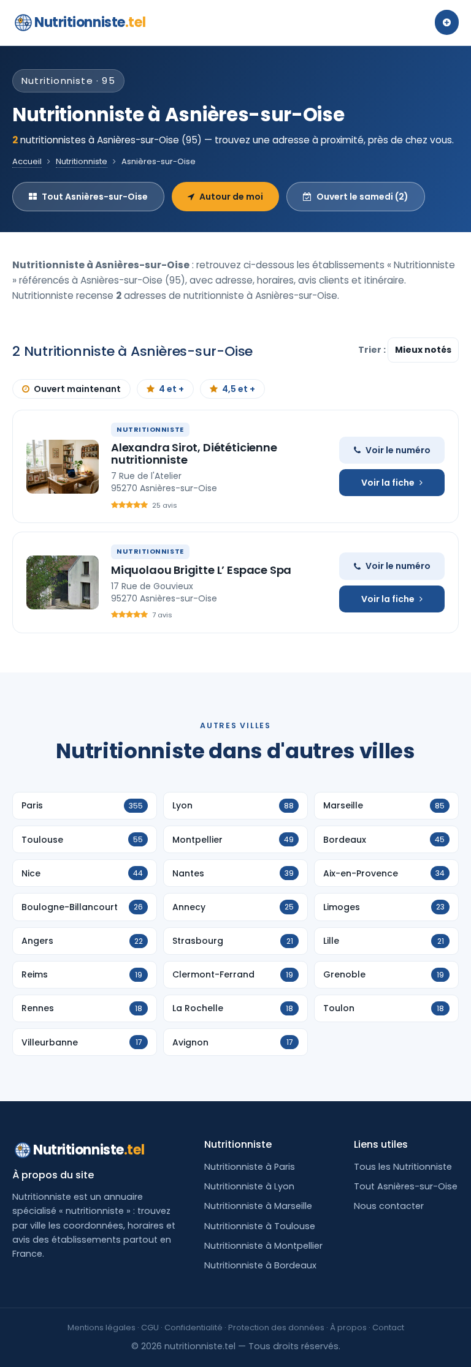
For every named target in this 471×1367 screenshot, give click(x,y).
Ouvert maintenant (77, 389)
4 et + (171, 389)
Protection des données (276, 1327)
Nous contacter (389, 1206)
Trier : (373, 350)
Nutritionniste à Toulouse (259, 1226)
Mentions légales (101, 1327)
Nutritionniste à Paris (249, 1167)
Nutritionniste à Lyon (249, 1186)
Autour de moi (231, 196)
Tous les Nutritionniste (403, 1167)
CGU (150, 1327)
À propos (348, 1327)
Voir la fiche (388, 482)
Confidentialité (193, 1327)
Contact (388, 1327)
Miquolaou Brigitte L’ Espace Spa (201, 570)
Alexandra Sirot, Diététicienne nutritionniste (194, 453)
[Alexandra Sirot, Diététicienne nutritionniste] (62, 467)
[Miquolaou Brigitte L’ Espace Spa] (62, 582)
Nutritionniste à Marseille (258, 1206)
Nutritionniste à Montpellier (263, 1246)
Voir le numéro (398, 450)
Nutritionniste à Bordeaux (260, 1265)
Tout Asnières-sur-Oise (95, 196)
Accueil (27, 161)
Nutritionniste (89, 22)
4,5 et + (238, 389)
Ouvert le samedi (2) (362, 196)
